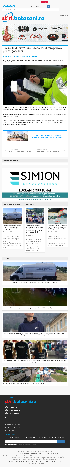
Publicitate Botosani (13, 427)
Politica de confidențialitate (27, 444)
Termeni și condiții (14, 461)
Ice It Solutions (11, 430)
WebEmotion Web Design (15, 422)
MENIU (65, 15)
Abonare (60, 442)
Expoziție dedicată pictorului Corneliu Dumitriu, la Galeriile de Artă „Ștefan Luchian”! (57, 227)
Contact (26, 453)
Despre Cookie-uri (44, 461)
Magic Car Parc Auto (13, 425)
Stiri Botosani (8, 56)
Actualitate (34, 56)
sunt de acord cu (21, 444)
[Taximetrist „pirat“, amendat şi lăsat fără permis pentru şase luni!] (35, 85)
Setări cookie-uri (57, 461)
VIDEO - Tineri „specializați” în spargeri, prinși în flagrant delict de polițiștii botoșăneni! (35, 308)
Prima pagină (18, 453)
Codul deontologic (52, 453)
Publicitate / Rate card (38, 453)
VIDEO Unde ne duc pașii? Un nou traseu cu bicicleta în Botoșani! (24, 383)
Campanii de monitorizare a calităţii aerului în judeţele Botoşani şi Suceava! (12, 227)
